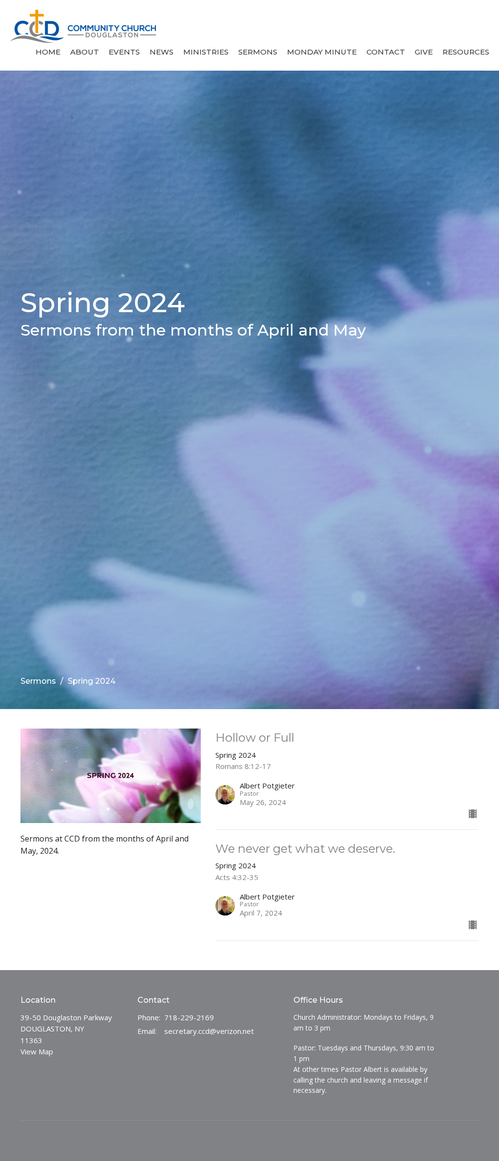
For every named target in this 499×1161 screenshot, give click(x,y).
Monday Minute (322, 51)
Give (424, 51)
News (161, 51)
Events (124, 51)
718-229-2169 (189, 1017)
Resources (465, 51)
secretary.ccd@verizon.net (209, 1031)
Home (48, 51)
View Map (36, 1051)
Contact (385, 51)
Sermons (257, 51)
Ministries (206, 51)
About (84, 51)
